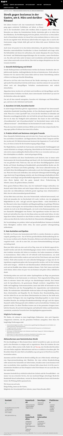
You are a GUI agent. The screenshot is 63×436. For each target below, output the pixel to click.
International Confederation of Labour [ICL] (41, 423)
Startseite (6, 10)
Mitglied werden (29, 408)
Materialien (47, 4)
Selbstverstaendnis (30, 405)
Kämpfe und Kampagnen (17, 4)
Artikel (5, 4)
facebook (52, 411)
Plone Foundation (38, 433)
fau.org (38, 347)
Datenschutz (41, 403)
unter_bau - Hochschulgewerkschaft (30, 426)
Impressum (40, 404)
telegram (52, 406)
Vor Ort (39, 4)
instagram (52, 408)
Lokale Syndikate (30, 406)
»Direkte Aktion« (8, 7)
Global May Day (41, 426)
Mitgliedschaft (30, 4)
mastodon (52, 405)
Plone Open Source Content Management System (15, 433)
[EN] (17, 7)
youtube (52, 409)
